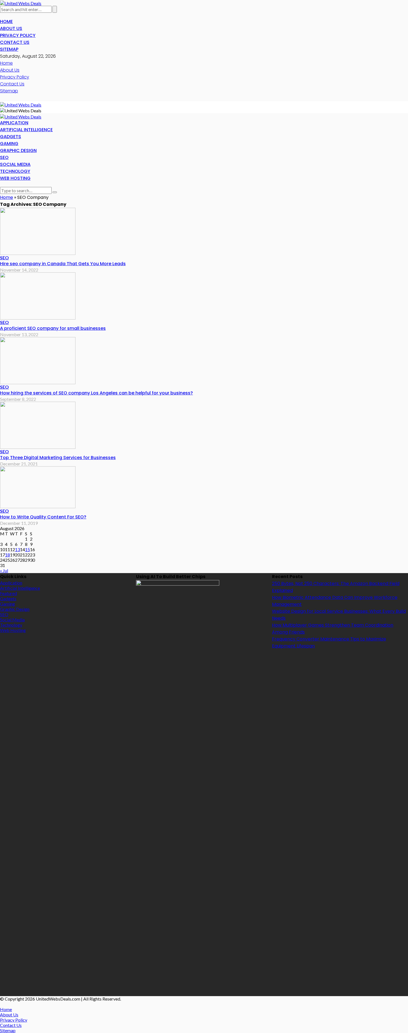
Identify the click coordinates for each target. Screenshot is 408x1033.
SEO (4, 157)
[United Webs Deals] (20, 2)
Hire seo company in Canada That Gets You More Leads (63, 263)
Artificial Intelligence (26, 129)
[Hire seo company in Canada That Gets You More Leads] (37, 230)
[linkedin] (11, 15)
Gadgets (10, 136)
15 (27, 549)
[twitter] (5, 15)
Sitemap (9, 49)
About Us (11, 28)
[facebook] (1, 15)
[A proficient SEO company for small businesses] (37, 295)
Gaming (9, 143)
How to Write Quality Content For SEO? (43, 517)
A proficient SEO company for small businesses (53, 328)
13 (17, 549)
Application (14, 123)
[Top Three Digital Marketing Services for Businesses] (37, 424)
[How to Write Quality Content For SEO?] (37, 486)
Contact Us (14, 42)
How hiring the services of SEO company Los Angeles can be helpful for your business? (96, 393)
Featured (8, 593)
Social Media (15, 164)
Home (6, 21)
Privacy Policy (18, 35)
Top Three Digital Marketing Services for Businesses (58, 457)
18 (7, 554)
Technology (15, 171)
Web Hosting (15, 178)
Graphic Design (18, 150)
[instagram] (8, 15)
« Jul (4, 570)
